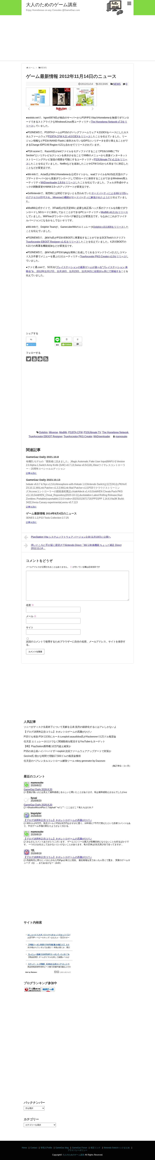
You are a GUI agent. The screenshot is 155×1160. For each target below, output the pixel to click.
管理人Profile (46, 1148)
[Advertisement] (77, 38)
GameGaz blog (62, 1148)
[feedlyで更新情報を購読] (40, 358)
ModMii (63, 432)
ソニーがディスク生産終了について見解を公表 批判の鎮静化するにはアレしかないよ (70, 727)
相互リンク (95, 1148)
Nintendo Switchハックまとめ (117, 1148)
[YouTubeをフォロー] (34, 358)
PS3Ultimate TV (92, 432)
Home (24, 1148)
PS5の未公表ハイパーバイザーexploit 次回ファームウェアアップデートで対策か (67, 751)
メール (31, 616)
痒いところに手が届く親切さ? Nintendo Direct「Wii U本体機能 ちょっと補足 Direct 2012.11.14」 (76, 547)
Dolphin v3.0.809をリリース (108, 227)
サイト (29, 627)
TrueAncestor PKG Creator (78, 436)
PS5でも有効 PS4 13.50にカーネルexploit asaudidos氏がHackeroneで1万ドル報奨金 (70, 736)
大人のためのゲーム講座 (51, 4)
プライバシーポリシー (77, 1150)
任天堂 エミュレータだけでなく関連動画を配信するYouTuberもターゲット (64, 741)
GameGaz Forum (79, 1148)
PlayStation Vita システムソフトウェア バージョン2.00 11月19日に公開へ (71, 537)
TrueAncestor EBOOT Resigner (45, 436)
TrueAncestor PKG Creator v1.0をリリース (103, 256)
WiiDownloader (101, 436)
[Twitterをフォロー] (28, 358)
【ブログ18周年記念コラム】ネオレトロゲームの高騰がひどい (58, 731)
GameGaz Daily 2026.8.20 (38, 789)
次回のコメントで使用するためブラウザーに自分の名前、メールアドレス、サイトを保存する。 (75, 643)
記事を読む (31, 473)
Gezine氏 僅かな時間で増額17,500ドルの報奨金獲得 (52, 756)
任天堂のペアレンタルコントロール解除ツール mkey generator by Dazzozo (64, 761)
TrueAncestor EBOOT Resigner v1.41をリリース (52, 241)
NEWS (117, 84)
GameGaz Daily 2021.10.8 (42, 456)
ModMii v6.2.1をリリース (114, 212)
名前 (30, 605)
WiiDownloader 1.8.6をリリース (58, 182)
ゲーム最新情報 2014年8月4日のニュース (51, 513)
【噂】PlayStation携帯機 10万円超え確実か (47, 746)
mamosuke (121, 436)
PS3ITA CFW (75, 432)
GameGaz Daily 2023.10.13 (43, 479)
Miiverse (53, 432)
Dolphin (43, 432)
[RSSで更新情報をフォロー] (45, 358)
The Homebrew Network (115, 432)
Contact (33, 1148)
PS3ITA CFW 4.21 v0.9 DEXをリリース (69, 136)
